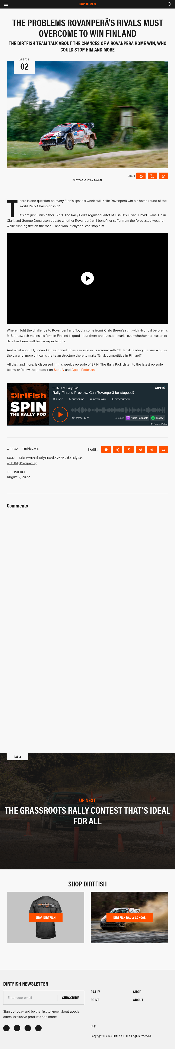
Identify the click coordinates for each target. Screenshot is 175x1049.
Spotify (59, 370)
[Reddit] (151, 449)
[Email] (163, 449)
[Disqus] (87, 674)
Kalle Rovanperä (28, 457)
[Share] (141, 176)
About (138, 1000)
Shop (137, 991)
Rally (95, 991)
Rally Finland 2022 (49, 457)
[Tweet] (152, 176)
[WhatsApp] (163, 176)
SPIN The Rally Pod (71, 457)
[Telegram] (140, 449)
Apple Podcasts (83, 370)
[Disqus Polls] (87, 563)
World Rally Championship (22, 462)
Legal (94, 1025)
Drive (95, 1000)
